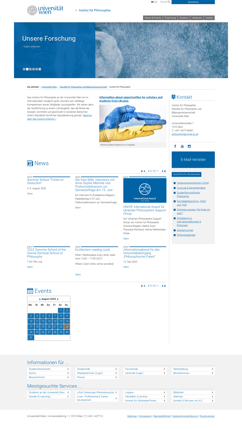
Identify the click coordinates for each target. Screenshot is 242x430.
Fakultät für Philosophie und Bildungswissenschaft (83, 87)
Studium (183, 17)
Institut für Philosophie (94, 10)
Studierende (83, 369)
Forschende (131, 369)
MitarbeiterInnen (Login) (90, 373)
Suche (164, 1)
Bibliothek (178, 392)
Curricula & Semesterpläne (191, 187)
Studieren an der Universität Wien (47, 392)
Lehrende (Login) (134, 373)
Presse (81, 377)
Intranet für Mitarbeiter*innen (140, 400)
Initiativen (197, 17)
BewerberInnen (181, 373)
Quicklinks (193, 1)
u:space (129, 392)
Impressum (145, 416)
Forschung (170, 17)
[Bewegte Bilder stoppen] (40, 69)
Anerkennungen (185, 230)
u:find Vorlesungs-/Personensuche (95, 392)
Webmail (178, 396)
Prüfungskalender (186, 235)
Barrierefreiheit (162, 416)
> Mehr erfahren (31, 46)
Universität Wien (49, 87)
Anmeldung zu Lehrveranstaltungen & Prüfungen (189, 222)
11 (157, 171)
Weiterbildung (180, 369)
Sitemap (132, 416)
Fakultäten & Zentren (136, 396)
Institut (209, 17)
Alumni (32, 373)
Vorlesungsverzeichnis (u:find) (193, 182)
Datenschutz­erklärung (185, 416)
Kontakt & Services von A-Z (187, 400)
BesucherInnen (37, 377)
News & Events (153, 17)
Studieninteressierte (39, 369)
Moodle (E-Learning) (39, 396)
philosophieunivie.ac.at (185, 134)
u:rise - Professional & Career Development (92, 398)
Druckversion (207, 416)
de (155, 1)
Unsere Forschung (49, 38)
